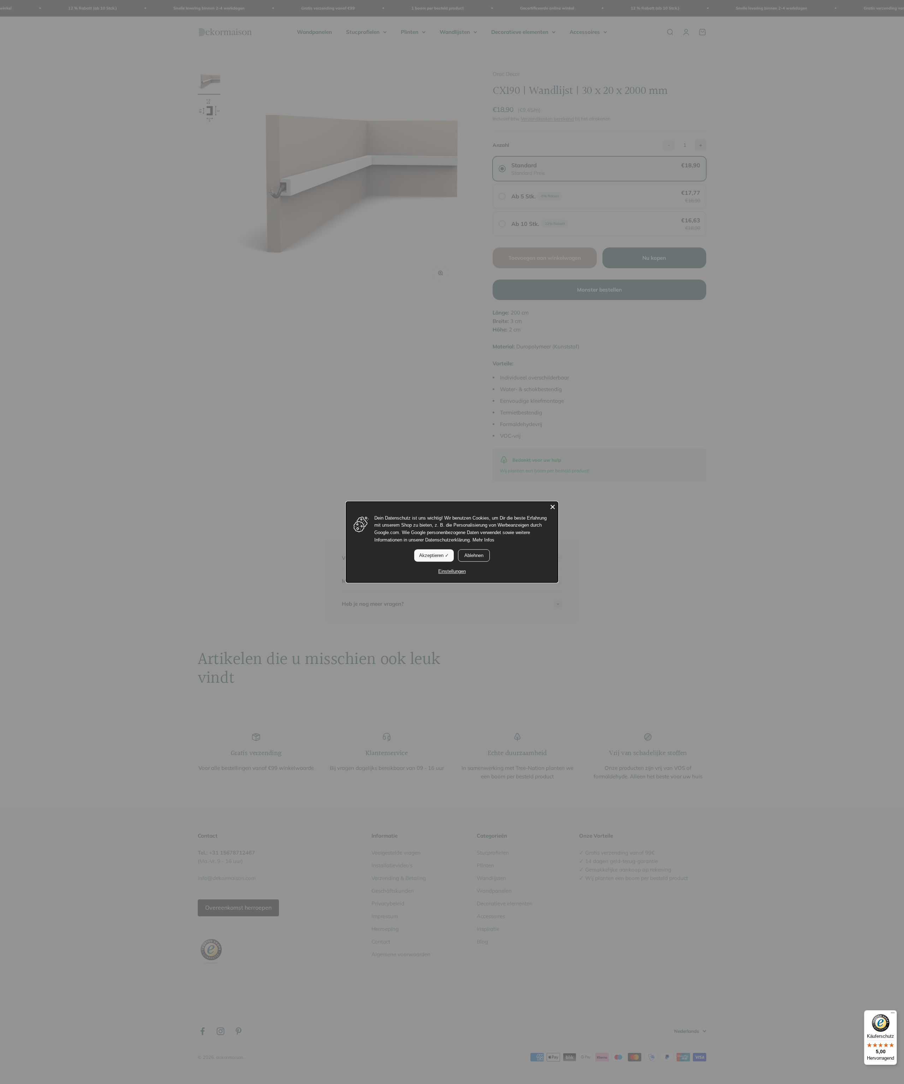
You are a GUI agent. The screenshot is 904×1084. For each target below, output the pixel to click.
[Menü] (892, 1014)
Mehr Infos (483, 540)
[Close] (552, 506)
